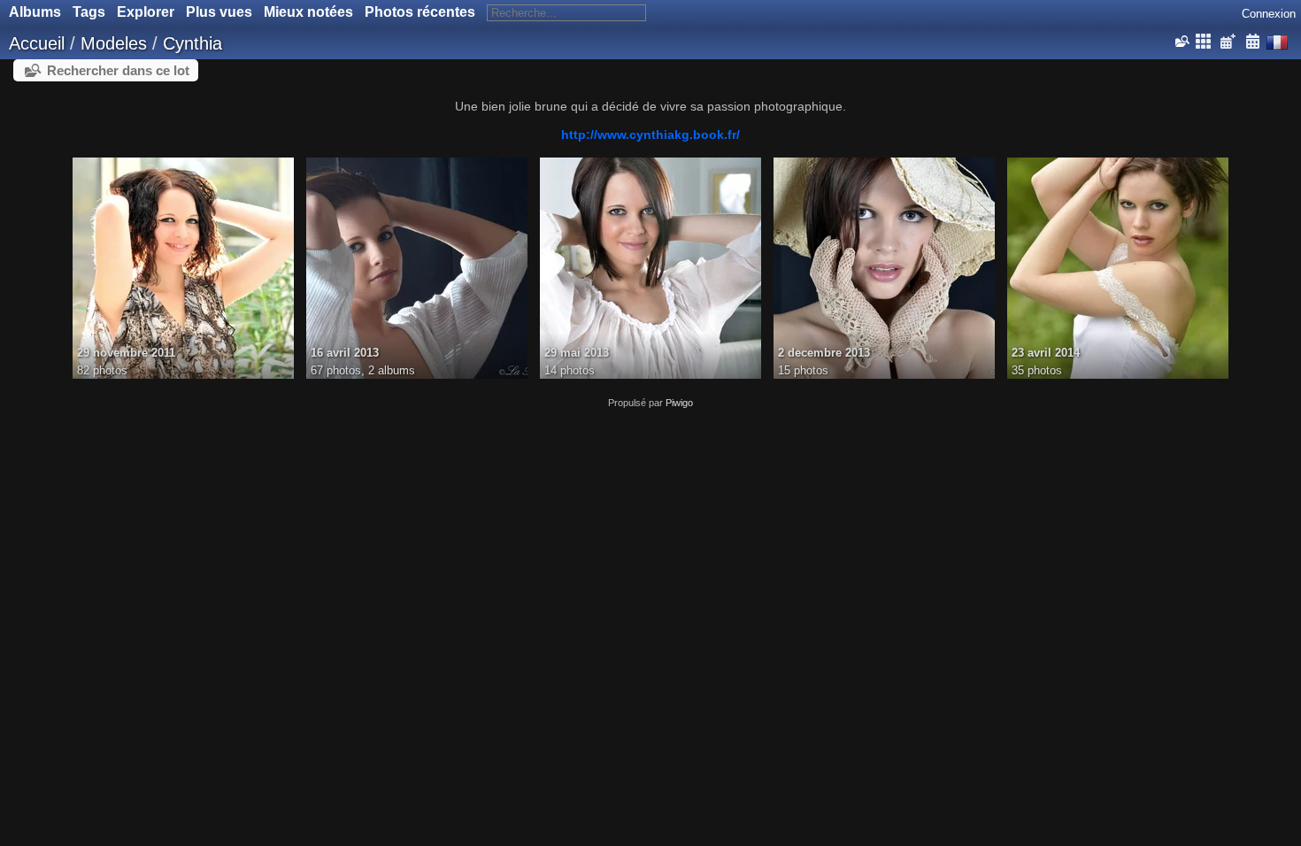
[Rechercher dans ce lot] (1181, 41)
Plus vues (219, 11)
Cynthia (192, 43)
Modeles (114, 43)
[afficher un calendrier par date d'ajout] (1227, 42)
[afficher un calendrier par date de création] (1252, 42)
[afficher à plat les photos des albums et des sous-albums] (1203, 42)
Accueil (37, 43)
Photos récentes (420, 11)
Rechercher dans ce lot (118, 70)
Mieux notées (308, 11)
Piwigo (679, 402)
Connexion (1269, 13)
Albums (35, 11)
